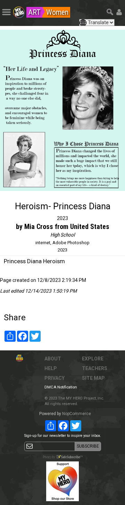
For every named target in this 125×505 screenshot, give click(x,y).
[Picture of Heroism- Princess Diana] (62, 110)
